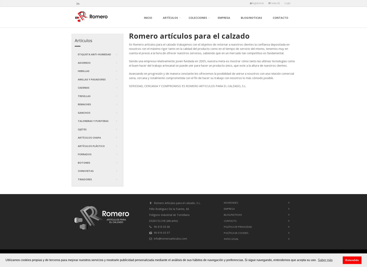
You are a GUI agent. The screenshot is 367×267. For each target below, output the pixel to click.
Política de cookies (236, 233)
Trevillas (84, 96)
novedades (231, 202)
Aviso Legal (231, 239)
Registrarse (258, 3)
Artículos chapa (89, 137)
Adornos (84, 63)
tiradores (85, 179)
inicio (148, 18)
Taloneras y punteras (93, 121)
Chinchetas (86, 171)
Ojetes (82, 129)
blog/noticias (251, 18)
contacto (280, 18)
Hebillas (83, 71)
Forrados (85, 154)
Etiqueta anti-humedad (94, 54)
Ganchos (84, 112)
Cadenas (83, 87)
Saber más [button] (325, 260)
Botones (84, 162)
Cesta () (275, 3)
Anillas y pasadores (92, 79)
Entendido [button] (352, 260)
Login (288, 3)
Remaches (84, 104)
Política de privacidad (238, 227)
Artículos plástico (91, 146)
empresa (224, 18)
